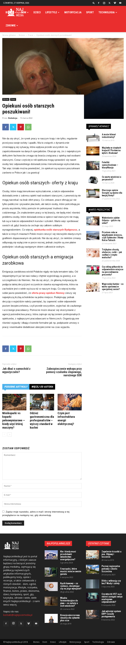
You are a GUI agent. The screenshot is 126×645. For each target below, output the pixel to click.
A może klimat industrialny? (109, 135)
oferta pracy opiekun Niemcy (48, 293)
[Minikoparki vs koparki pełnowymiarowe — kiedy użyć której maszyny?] (14, 402)
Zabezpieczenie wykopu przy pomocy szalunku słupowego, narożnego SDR (64, 372)
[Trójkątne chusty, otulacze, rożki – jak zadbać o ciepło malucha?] (92, 252)
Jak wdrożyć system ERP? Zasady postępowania (111, 614)
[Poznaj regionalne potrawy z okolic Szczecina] (92, 569)
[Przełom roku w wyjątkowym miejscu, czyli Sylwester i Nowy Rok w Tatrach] (92, 235)
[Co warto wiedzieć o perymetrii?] (92, 180)
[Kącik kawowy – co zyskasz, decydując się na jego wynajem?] (51, 586)
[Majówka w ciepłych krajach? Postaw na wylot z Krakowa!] (92, 150)
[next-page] (10, 434)
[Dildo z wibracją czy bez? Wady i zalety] (92, 583)
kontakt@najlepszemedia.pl (17, 614)
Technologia (106, 12)
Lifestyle (51, 12)
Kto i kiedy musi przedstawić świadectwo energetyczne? (68, 555)
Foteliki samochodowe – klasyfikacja (110, 165)
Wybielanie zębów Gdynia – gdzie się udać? (111, 220)
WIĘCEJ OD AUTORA (42, 386)
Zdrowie (11, 25)
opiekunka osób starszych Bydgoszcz (55, 229)
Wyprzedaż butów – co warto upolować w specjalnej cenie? (113, 287)
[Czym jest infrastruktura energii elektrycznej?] (70, 402)
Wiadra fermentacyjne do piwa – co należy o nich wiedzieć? (69, 602)
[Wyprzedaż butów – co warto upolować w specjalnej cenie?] (92, 287)
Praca (13, 99)
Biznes (10, 12)
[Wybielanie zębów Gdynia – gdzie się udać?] (92, 220)
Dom (23, 12)
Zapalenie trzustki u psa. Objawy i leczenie (111, 554)
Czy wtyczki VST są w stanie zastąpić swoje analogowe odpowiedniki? (112, 598)
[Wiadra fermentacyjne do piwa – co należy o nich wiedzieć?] (51, 601)
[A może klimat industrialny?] (92, 137)
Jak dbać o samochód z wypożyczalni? (16, 370)
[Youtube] (120, 3)
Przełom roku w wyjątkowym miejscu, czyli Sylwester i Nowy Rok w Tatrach (112, 236)
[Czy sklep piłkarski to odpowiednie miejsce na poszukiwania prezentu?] (92, 269)
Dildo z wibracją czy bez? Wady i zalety (111, 582)
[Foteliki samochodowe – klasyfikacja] (92, 165)
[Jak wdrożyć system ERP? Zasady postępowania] (92, 614)
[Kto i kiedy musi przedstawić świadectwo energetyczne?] (51, 554)
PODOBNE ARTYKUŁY (15, 386)
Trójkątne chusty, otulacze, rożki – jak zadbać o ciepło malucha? (112, 253)
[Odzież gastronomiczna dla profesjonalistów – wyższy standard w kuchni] (42, 402)
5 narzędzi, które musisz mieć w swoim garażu (70, 571)
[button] (93, 3)
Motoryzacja (73, 12)
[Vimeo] (114, 3)
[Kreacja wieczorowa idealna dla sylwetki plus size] (51, 618)
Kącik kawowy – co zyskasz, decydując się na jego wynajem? (70, 586)
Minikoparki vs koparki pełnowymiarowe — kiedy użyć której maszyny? (13, 420)
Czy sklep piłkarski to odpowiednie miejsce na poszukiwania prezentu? (112, 270)
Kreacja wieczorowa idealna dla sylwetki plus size (70, 618)
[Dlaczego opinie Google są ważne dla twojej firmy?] (92, 193)
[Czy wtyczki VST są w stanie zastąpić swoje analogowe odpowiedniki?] (92, 597)
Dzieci (37, 12)
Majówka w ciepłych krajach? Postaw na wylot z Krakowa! (111, 150)
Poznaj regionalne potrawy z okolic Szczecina (111, 569)
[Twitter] (109, 3)
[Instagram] (104, 3)
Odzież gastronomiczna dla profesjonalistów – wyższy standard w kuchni (42, 420)
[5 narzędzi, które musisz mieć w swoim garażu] (51, 571)
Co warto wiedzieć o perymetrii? (111, 178)
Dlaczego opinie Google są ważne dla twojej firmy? (112, 193)
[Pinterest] (20, 127)
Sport (90, 12)
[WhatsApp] (28, 127)
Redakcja (12, 118)
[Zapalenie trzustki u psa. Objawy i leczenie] (92, 554)
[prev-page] (4, 434)
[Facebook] (98, 3)
